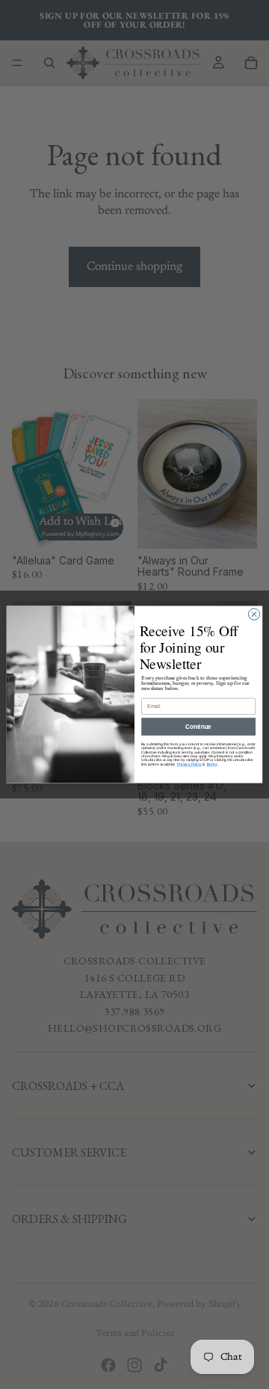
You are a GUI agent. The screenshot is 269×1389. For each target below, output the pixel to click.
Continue (198, 726)
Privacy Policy (189, 764)
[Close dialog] (253, 614)
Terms (211, 764)
